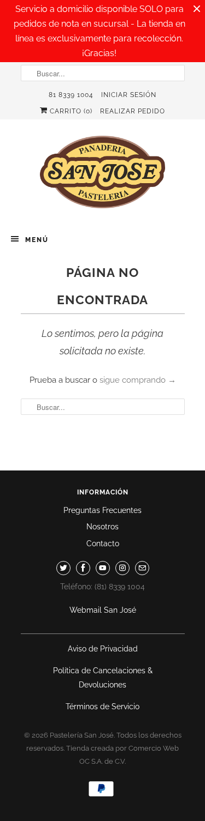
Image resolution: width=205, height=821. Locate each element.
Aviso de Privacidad (103, 648)
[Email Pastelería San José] (142, 568)
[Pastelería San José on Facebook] (83, 568)
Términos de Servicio (102, 706)
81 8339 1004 (71, 95)
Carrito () (70, 111)
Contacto (102, 543)
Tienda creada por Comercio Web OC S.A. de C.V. (122, 754)
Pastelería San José (82, 735)
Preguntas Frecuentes (102, 510)
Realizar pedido (132, 111)
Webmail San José (102, 610)
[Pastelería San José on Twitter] (63, 568)
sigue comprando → (137, 380)
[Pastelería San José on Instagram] (122, 568)
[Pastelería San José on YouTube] (103, 568)
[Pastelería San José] (103, 175)
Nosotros (102, 526)
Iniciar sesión (128, 95)
